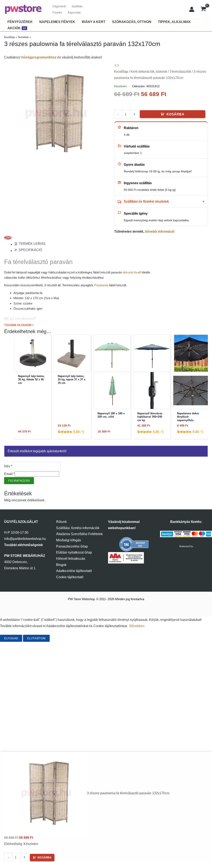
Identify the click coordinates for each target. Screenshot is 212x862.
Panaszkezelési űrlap (72, 546)
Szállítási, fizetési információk (77, 528)
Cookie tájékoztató (69, 577)
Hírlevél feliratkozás (70, 558)
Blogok (61, 565)
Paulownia (101, 285)
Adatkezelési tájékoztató (74, 571)
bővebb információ (160, 231)
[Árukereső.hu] (134, 544)
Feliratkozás (19, 480)
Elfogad (11, 638)
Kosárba (175, 114)
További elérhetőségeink (23, 545)
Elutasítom (36, 638)
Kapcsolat (74, 12)
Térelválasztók (180, 71)
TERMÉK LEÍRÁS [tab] (32, 243)
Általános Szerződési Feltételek (79, 534)
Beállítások (64, 638)
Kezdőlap (121, 71)
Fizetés (57, 12)
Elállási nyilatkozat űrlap (74, 552)
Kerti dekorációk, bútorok (149, 71)
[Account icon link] (191, 9)
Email (9, 474)
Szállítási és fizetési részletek (146, 201)
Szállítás (77, 6)
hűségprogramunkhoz (39, 57)
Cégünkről (59, 6)
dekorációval (131, 272)
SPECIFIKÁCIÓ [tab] (30, 250)
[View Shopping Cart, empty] (203, 9)
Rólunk (61, 521)
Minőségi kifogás (68, 540)
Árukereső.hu (186, 546)
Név (8, 466)
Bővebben (137, 626)
